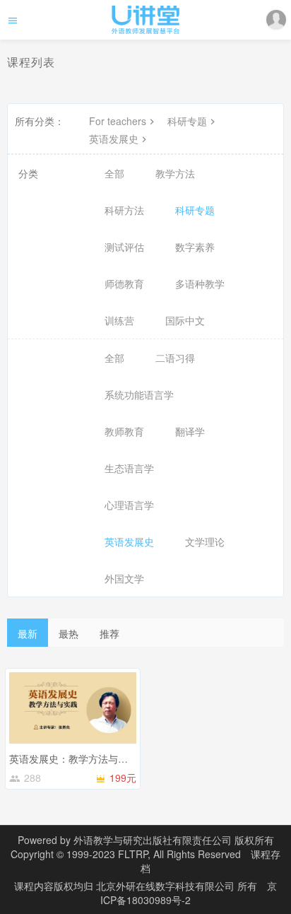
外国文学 (124, 578)
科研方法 (124, 210)
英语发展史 (113, 138)
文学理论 (205, 541)
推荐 (109, 633)
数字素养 (195, 247)
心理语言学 (129, 505)
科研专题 (187, 121)
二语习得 (175, 358)
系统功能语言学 (139, 394)
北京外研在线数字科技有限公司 (166, 886)
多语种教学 (200, 283)
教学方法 (175, 173)
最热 (68, 633)
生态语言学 (129, 468)
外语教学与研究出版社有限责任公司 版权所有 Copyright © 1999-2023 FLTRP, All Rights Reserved (142, 847)
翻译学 (190, 431)
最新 (27, 633)
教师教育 (124, 431)
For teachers (117, 121)
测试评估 (124, 247)
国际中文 (185, 320)
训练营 (119, 320)
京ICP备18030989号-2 (188, 893)
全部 (114, 173)
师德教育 (124, 283)
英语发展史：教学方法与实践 (73, 758)
